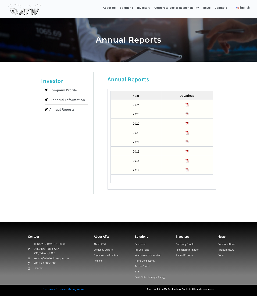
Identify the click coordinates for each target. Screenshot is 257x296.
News (207, 7)
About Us (109, 7)
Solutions (126, 7)
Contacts (221, 7)
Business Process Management (64, 289)
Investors (143, 7)
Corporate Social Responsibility (176, 7)
